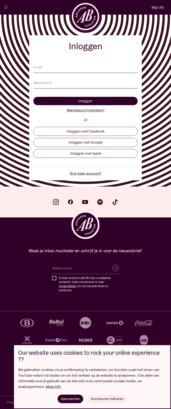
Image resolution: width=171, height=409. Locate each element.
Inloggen (85, 100)
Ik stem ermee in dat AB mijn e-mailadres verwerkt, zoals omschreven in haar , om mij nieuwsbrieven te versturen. (85, 284)
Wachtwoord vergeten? (85, 110)
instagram (56, 202)
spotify (100, 202)
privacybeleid (67, 286)
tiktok (115, 202)
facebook (70, 201)
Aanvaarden (70, 398)
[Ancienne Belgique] (85, 16)
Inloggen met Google (85, 142)
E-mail (37, 67)
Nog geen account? (85, 173)
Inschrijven (116, 268)
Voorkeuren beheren (107, 398)
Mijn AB (158, 7)
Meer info (53, 386)
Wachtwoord (42, 83)
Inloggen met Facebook (85, 131)
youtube (85, 202)
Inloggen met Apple (85, 153)
